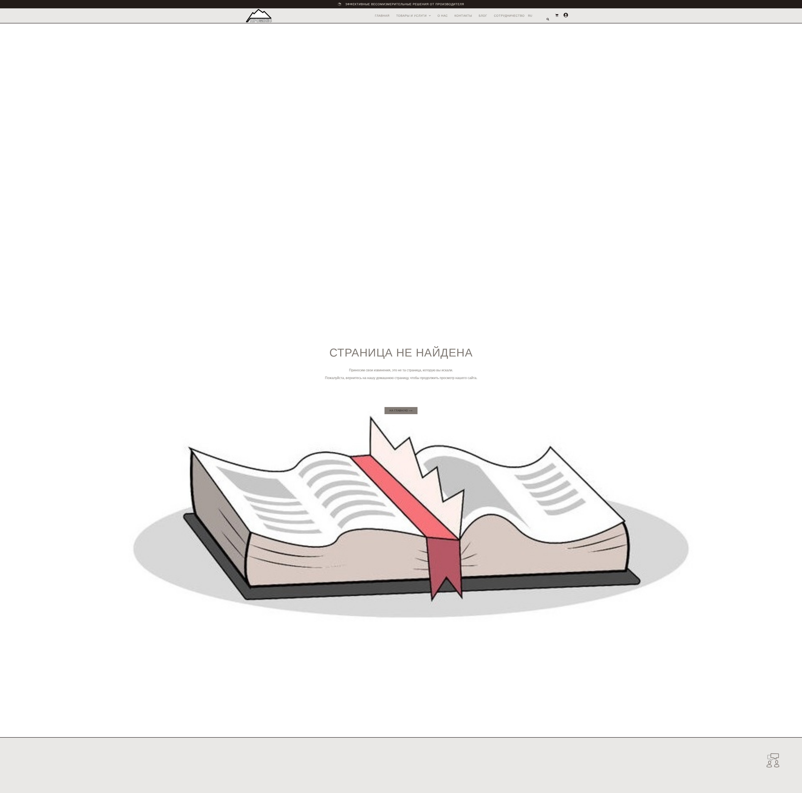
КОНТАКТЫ (463, 15)
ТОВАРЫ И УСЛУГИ (411, 15)
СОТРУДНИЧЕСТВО (509, 15)
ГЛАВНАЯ (382, 15)
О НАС (443, 15)
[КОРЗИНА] (554, 15)
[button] (548, 19)
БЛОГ (483, 15)
